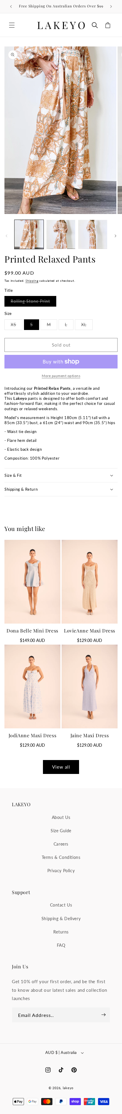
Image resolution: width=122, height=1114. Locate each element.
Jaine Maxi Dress (89, 735)
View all (61, 767)
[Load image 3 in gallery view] (92, 234)
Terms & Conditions (61, 857)
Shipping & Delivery (61, 918)
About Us (61, 817)
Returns (61, 931)
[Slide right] (115, 235)
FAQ (61, 945)
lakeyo (68, 1088)
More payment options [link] (61, 376)
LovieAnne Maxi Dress (89, 630)
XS (17, 326)
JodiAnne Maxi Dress (32, 735)
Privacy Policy (61, 870)
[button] (11, 25)
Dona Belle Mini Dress (32, 630)
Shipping (31, 280)
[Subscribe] (103, 1015)
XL (87, 326)
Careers (61, 843)
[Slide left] (6, 235)
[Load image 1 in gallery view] (29, 234)
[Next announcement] (111, 6)
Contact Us (61, 904)
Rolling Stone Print (33, 302)
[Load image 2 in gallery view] (61, 234)
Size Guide (61, 830)
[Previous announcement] (10, 6)
